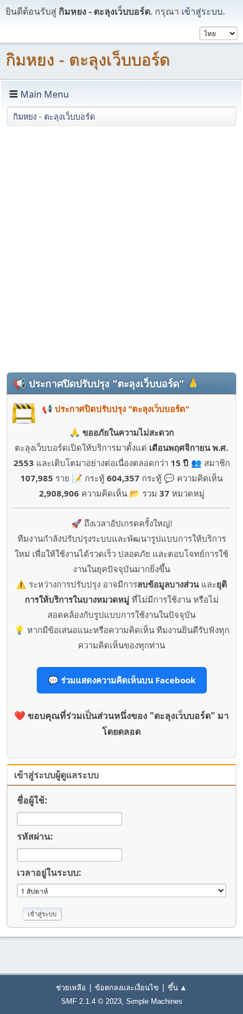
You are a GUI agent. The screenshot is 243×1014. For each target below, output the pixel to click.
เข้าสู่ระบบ (202, 11)
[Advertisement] (121, 248)
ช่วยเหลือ (71, 987)
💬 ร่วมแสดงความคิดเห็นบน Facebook (122, 680)
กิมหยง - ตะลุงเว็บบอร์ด (88, 60)
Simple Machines (154, 1001)
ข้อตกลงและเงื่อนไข (127, 987)
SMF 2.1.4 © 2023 (91, 1001)
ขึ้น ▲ (177, 987)
